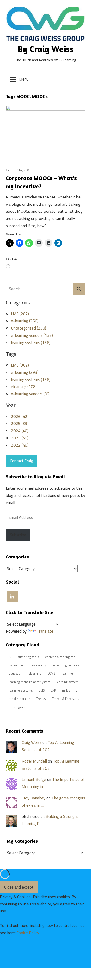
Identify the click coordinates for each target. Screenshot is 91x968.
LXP (53, 690)
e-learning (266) (24, 321)
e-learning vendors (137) (32, 335)
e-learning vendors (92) (30, 394)
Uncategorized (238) (28, 328)
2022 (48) (19, 445)
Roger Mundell (34, 761)
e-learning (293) (24, 372)
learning (67, 673)
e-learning (39, 665)
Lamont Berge (34, 779)
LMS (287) (20, 314)
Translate (45, 631)
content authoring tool (60, 656)
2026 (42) (19, 416)
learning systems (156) (30, 379)
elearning (34, 673)
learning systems (21, 690)
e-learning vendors (65, 665)
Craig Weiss (31, 742)
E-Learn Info (17, 665)
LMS (42, 690)
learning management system (29, 681)
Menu (23, 79)
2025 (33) (19, 423)
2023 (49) (19, 438)
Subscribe (18, 535)
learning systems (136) (30, 342)
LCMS (52, 673)
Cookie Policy (28, 933)
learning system (67, 681)
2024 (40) (19, 431)
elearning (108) (24, 386)
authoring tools (28, 656)
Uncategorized (19, 707)
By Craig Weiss (45, 49)
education (15, 673)
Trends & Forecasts (65, 698)
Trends (41, 698)
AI (10, 656)
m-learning (70, 690)
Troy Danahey (33, 798)
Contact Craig (21, 461)
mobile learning (19, 698)
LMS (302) (20, 365)
